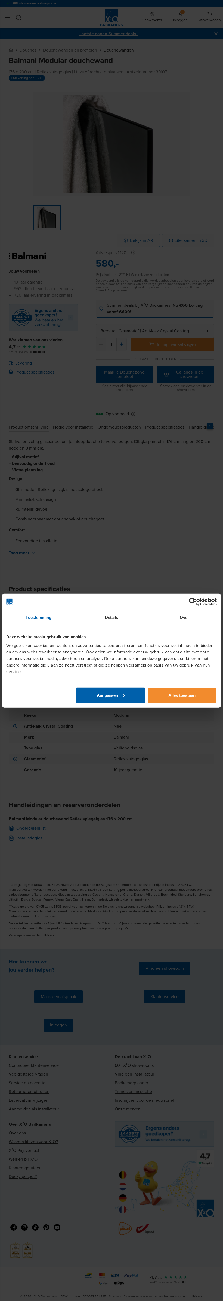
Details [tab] (111, 617)
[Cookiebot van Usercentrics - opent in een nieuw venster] (193, 602)
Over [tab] (184, 617)
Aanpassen (107, 695)
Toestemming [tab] (38, 617)
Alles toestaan (182, 695)
